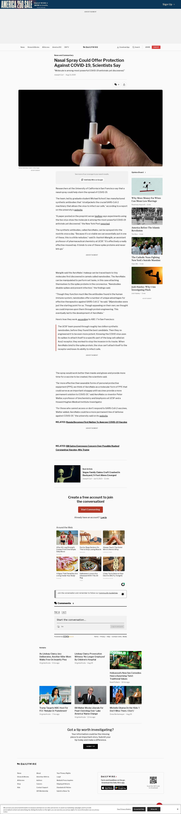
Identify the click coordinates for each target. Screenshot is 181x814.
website (78, 210)
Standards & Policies (64, 787)
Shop (19, 784)
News (23, 47)
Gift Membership (42, 791)
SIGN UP (156, 47)
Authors (39, 780)
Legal (59, 777)
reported (105, 223)
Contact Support (42, 787)
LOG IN (147, 47)
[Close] (177, 809)
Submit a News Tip (63, 791)
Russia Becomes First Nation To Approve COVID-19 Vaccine (96, 422)
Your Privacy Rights (64, 773)
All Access (45, 47)
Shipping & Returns (63, 784)
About (38, 773)
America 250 (56, 47)
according (83, 319)
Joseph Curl (59, 75)
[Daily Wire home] (90, 47)
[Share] (124, 84)
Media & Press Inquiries (65, 780)
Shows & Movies (33, 47)
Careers (39, 784)
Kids (18, 787)
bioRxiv (98, 216)
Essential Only (139, 809)
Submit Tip (91, 746)
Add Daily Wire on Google (93, 180)
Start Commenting (90, 509)
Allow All (154, 809)
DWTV (66, 47)
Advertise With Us (42, 777)
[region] (90, 809)
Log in (104, 517)
